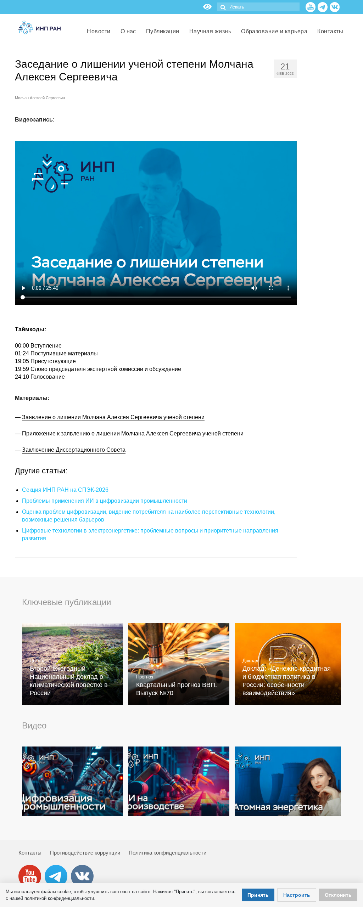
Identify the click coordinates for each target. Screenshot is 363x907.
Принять (258, 895)
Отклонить (338, 895)
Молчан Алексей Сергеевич (40, 98)
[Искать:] (258, 6)
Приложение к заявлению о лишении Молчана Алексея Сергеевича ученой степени (133, 433)
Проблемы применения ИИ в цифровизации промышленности (104, 501)
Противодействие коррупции (85, 853)
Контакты (29, 853)
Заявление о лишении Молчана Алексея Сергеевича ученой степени (113, 417)
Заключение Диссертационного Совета (73, 450)
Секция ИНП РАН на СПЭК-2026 (65, 490)
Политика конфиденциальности (167, 853)
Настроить (296, 895)
